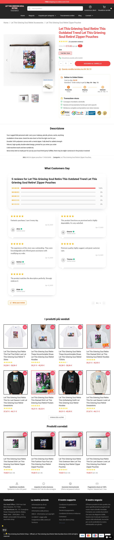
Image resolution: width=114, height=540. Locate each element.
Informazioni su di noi (39, 504)
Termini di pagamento (66, 510)
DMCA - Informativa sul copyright (43, 514)
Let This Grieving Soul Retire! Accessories (27, 23)
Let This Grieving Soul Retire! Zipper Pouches (63, 23)
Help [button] (110, 537)
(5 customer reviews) (76, 42)
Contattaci (62, 517)
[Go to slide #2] (35, 98)
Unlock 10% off (4, 530)
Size (60, 50)
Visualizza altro (57, 417)
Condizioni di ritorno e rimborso (69, 513)
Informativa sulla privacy (40, 511)
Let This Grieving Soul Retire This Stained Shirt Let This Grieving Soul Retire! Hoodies (97, 354)
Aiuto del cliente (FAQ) (66, 520)
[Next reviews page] (104, 303)
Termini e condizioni (38, 508)
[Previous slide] (7, 60)
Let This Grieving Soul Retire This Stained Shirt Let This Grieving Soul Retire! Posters (42, 400)
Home (6, 23)
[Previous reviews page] (93, 303)
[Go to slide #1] (23, 98)
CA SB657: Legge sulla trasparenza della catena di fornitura (41, 519)
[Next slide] (51, 60)
